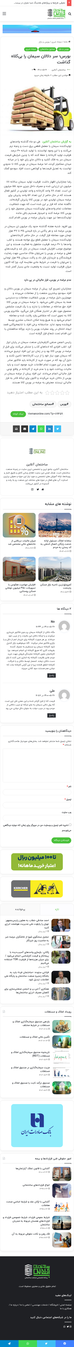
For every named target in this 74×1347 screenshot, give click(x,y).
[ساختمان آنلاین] (56, 14)
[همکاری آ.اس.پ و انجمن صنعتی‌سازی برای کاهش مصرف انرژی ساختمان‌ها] (60, 993)
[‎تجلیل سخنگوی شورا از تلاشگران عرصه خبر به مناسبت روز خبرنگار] (60, 941)
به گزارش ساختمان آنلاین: (56, 142)
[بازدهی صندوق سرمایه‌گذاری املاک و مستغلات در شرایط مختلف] (61, 1026)
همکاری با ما (65, 1308)
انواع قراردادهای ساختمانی (36, 1185)
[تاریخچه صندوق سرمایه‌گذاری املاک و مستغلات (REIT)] (61, 1057)
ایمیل (68, 799)
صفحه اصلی (65, 1305)
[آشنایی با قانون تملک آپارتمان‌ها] (61, 1174)
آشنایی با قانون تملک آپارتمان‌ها (33, 1168)
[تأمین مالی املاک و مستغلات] (61, 1041)
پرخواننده (20, 909)
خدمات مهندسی (40, 1305)
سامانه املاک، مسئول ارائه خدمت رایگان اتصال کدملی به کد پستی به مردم (55, 544)
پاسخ (51, 675)
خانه (66, 42)
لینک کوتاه (18, 414)
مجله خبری (56, 42)
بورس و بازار (44, 42)
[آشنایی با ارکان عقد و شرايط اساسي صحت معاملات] (61, 1206)
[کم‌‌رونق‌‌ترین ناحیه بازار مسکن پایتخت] (54, 569)
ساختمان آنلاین (59, 70)
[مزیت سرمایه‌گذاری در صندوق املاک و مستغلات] (61, 1072)
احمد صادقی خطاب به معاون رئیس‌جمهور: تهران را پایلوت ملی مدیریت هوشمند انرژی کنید (27, 924)
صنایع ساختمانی (47, 49)
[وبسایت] (42, 489)
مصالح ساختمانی (42, 404)
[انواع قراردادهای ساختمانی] (61, 1190)
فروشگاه (54, 1305)
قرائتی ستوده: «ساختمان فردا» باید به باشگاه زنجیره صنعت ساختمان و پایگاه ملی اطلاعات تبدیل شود (26, 976)
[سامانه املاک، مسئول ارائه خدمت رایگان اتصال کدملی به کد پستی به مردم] (54, 525)
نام (69, 786)
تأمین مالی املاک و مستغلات (35, 1037)
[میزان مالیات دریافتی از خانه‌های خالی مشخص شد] (19, 525)
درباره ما (14, 1305)
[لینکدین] (49, 428)
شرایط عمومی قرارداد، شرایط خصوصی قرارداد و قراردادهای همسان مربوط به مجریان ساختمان (26, 1221)
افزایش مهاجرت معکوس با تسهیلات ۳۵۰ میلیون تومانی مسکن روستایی (20, 588)
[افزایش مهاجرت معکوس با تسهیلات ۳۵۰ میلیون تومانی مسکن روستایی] (19, 569)
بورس (63, 404)
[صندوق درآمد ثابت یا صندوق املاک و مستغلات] (61, 1087)
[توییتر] (57, 428)
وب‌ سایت (66, 812)
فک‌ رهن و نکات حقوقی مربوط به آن (31, 1234)
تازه (57, 909)
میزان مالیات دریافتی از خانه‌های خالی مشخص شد (22, 542)
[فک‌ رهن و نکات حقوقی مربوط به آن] (61, 1239)
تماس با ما (25, 1305)
